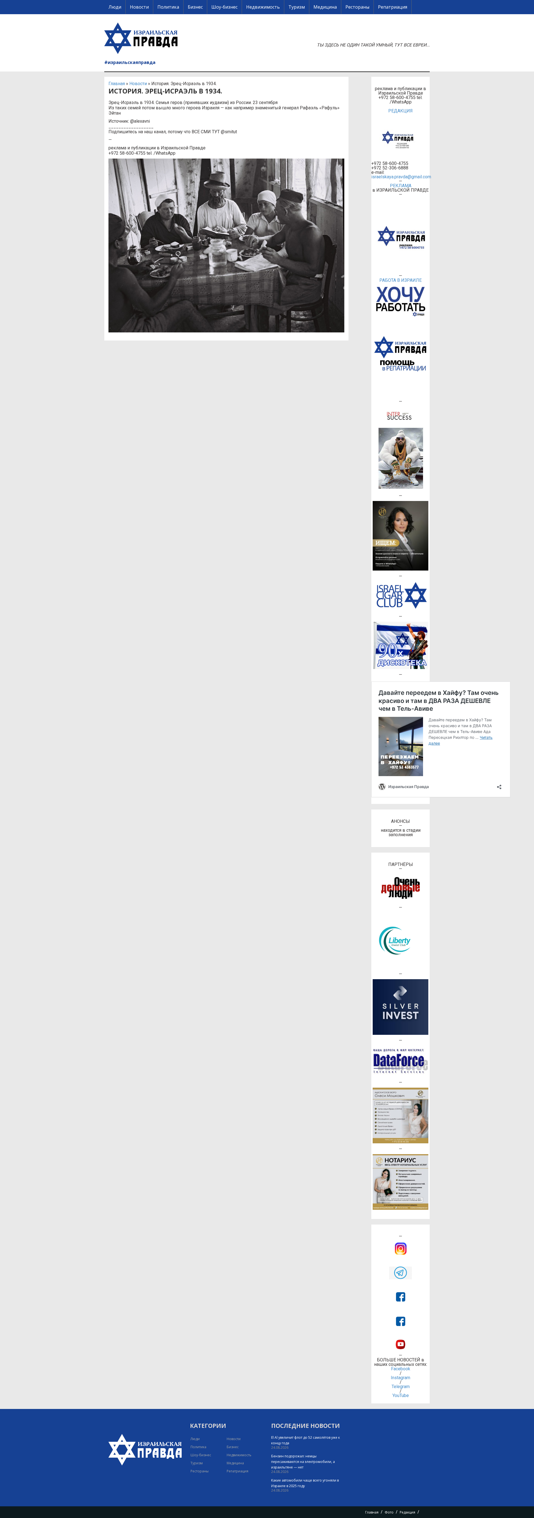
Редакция (407, 1512)
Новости (139, 7)
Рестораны (357, 7)
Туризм (296, 7)
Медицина (325, 7)
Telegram (401, 1386)
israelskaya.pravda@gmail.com (400, 177)
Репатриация (392, 7)
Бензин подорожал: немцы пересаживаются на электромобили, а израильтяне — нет (303, 1462)
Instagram (400, 1378)
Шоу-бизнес (224, 7)
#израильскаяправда (129, 62)
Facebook (400, 1369)
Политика (168, 7)
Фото (389, 1512)
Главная (116, 83)
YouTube (400, 1395)
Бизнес (195, 7)
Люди (114, 7)
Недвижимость (263, 7)
